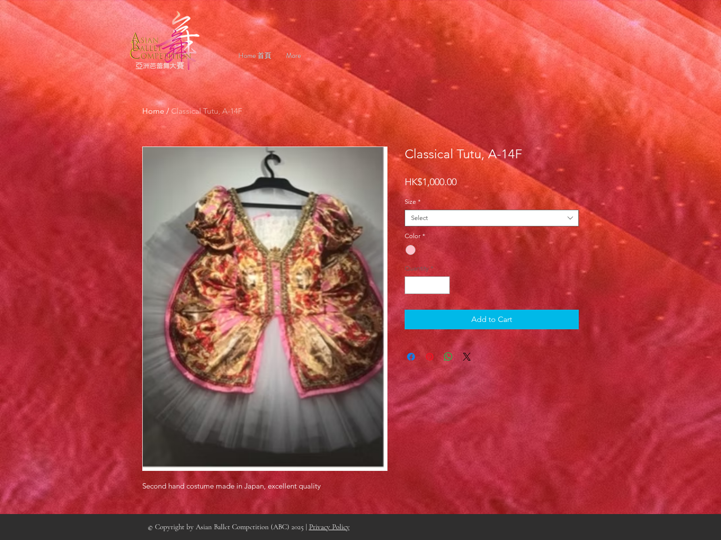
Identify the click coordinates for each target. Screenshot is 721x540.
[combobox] (492, 218)
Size (413, 201)
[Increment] (443, 285)
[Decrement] (412, 285)
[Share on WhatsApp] (448, 357)
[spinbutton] (427, 285)
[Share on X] (467, 357)
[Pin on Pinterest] (430, 357)
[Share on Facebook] (411, 357)
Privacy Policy (329, 526)
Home (153, 111)
